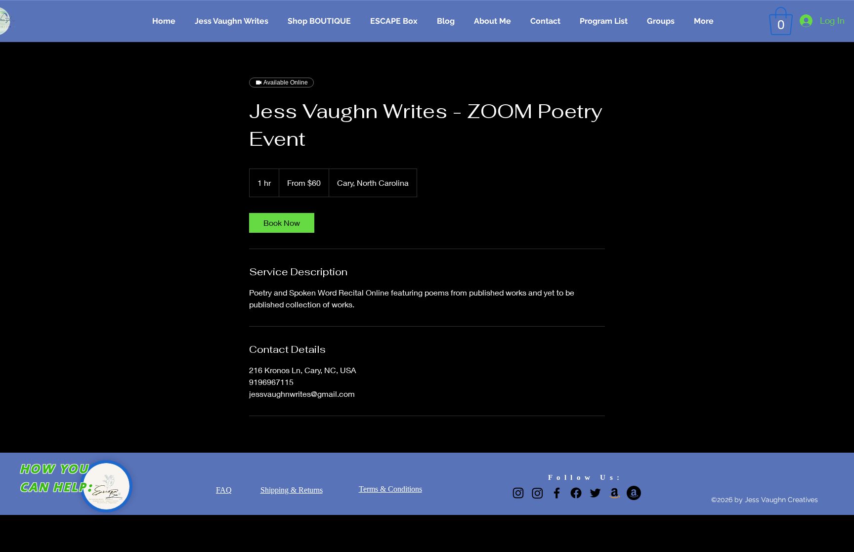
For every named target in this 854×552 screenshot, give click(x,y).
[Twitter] (595, 493)
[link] (281, 223)
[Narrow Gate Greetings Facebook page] (576, 493)
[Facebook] (557, 493)
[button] (781, 21)
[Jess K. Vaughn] (614, 493)
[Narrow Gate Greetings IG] (537, 493)
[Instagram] (518, 493)
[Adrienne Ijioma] (634, 493)
